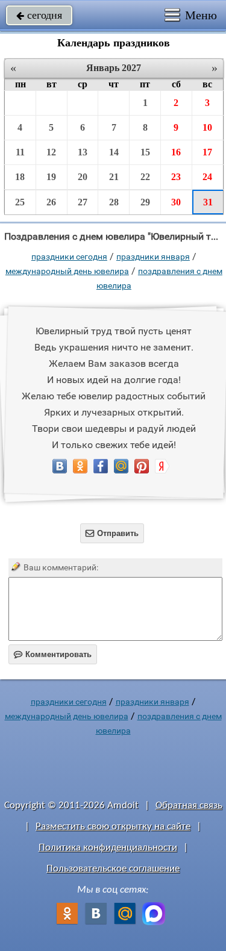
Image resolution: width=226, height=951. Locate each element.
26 (51, 202)
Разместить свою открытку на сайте (113, 827)
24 (207, 177)
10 (207, 127)
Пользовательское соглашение (113, 869)
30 (176, 202)
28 (114, 202)
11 (20, 152)
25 (20, 202)
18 (20, 177)
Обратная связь (188, 805)
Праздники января (153, 256)
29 (145, 202)
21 (114, 177)
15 (145, 152)
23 (176, 177)
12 (51, 152)
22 (145, 177)
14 (114, 152)
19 (51, 177)
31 (208, 202)
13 (82, 152)
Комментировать (53, 654)
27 (82, 202)
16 (176, 152)
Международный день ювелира (67, 271)
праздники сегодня (69, 256)
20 (82, 177)
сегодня (39, 15)
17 (207, 152)
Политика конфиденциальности (108, 848)
